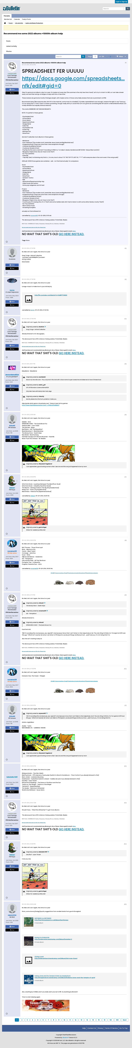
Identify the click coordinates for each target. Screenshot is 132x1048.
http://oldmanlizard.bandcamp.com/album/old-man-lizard (56, 958)
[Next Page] (110, 56)
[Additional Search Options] (124, 8)
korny (32, 310)
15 (93, 1020)
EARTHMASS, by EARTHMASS (43, 918)
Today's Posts (26, 19)
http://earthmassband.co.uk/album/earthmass (51, 920)
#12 (125, 766)
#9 (125, 595)
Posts (8, 41)
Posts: (7, 85)
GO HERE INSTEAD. (71, 234)
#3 (126, 279)
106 (117, 1020)
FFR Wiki (53, 573)
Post (13, 93)
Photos (9, 51)
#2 (126, 248)
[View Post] (45, 327)
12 (75, 1020)
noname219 (34, 568)
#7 (125, 477)
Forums (7, 16)
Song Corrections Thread (61, 573)
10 (64, 1020)
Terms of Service (111, 1028)
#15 (125, 904)
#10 (125, 669)
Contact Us (91, 1028)
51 (104, 1020)
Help (84, 1028)
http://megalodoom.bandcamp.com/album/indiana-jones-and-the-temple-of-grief (65, 977)
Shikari (33, 496)
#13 (125, 803)
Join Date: (8, 83)
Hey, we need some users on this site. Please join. (34, 227)
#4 (125, 319)
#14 (125, 844)
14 (87, 1020)
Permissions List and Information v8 (76, 573)
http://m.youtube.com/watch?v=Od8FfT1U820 (51, 295)
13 (81, 1020)
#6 (125, 414)
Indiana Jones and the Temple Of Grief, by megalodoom (53, 976)
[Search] (128, 8)
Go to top (123, 1028)
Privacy (100, 1028)
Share (13, 89)
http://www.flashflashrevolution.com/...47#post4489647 (40, 405)
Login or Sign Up (121, 1)
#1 (126, 62)
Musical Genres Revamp (92, 573)
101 (111, 1020)
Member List (8, 19)
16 (99, 1020)
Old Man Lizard (39, 956)
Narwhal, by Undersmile (42, 937)
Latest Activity (11, 46)
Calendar (17, 19)
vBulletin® (65, 1037)
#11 (125, 705)
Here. (74, 231)
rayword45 (34, 215)
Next (125, 1020)
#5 (125, 364)
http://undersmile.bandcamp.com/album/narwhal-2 (53, 939)
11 (70, 1020)
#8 (126, 540)
